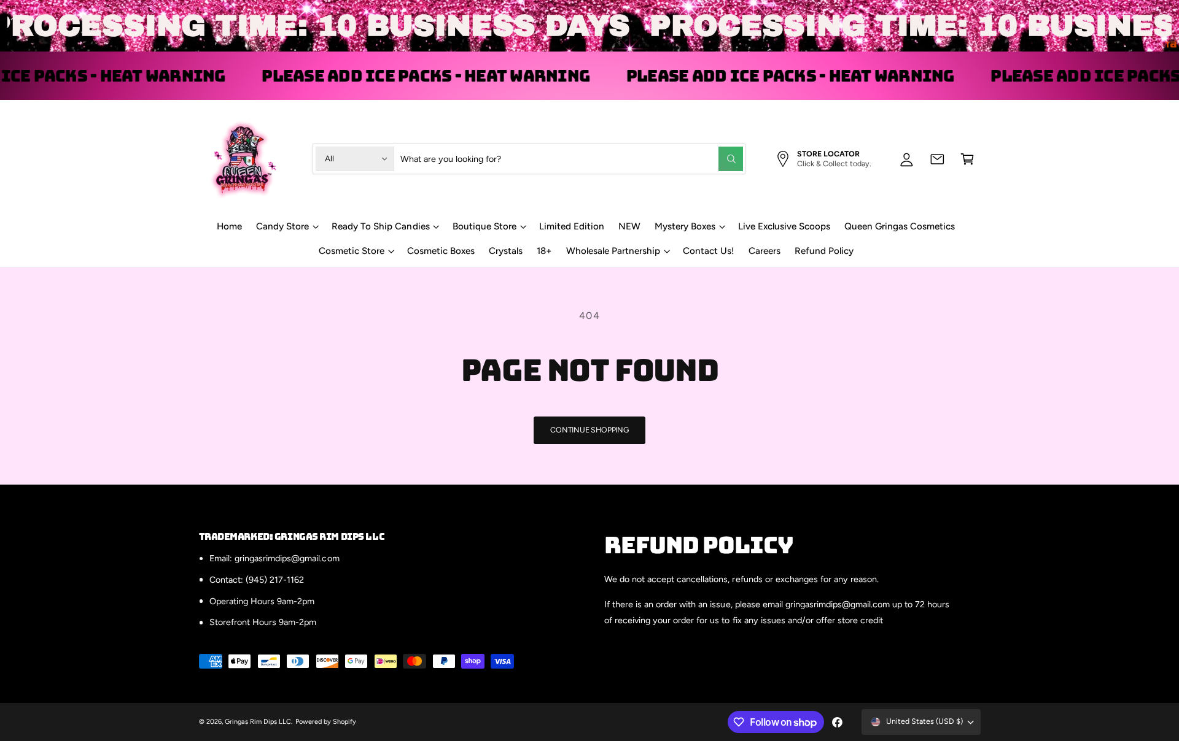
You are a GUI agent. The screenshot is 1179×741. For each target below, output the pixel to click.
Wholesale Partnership (613, 250)
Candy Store (282, 226)
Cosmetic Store (351, 250)
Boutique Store (484, 226)
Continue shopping (589, 429)
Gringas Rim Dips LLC (258, 722)
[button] (967, 159)
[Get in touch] (937, 159)
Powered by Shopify (325, 722)
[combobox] (571, 159)
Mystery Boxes (685, 226)
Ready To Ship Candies (380, 226)
